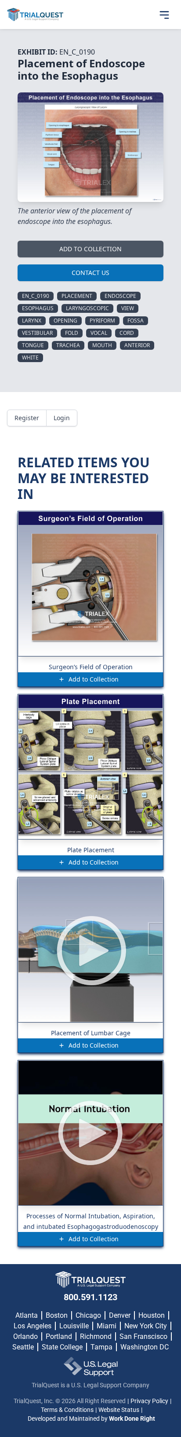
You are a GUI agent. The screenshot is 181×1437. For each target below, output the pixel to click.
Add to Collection (90, 249)
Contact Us (90, 272)
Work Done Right (132, 1418)
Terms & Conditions (67, 1409)
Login (62, 418)
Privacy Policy (149, 1400)
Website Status (118, 1409)
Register (26, 418)
